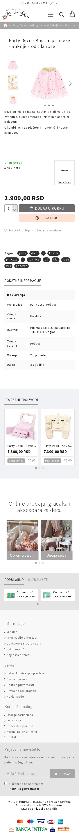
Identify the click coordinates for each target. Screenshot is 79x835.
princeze (11, 259)
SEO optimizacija (33, 808)
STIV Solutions (52, 805)
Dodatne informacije (22, 281)
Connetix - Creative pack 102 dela (27, 592)
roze (66, 259)
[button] (28, 83)
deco (34, 253)
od (46, 259)
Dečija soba (57, 555)
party (22, 253)
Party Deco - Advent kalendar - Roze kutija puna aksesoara (22, 446)
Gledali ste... (39, 580)
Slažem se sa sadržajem (26, 786)
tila (55, 259)
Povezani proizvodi (21, 400)
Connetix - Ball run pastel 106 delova (63, 592)
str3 (8, 266)
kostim (53, 253)
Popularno (14, 580)
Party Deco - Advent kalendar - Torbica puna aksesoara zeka (58, 446)
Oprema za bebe (22, 555)
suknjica (34, 259)
